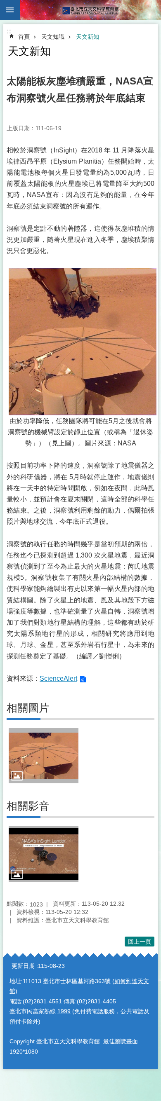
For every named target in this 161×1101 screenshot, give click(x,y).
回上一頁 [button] (139, 941)
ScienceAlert (58, 678)
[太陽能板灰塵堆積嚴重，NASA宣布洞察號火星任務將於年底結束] (43, 853)
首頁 (24, 36)
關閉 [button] (10, 10)
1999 (64, 1011)
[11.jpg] (43, 755)
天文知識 (52, 36)
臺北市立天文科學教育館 (90, 10)
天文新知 (87, 36)
